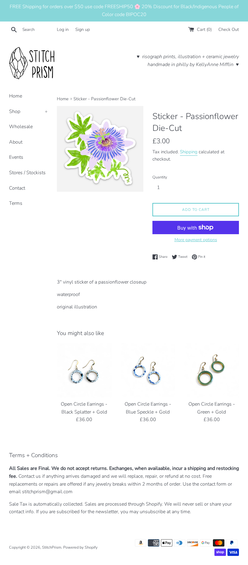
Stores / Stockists (27, 172)
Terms (15, 203)
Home (15, 96)
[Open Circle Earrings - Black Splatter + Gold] (84, 370)
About (15, 142)
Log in (63, 29)
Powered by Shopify (80, 547)
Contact (17, 188)
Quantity (159, 177)
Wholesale (21, 126)
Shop (28, 111)
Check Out (228, 29)
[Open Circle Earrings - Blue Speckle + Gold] (148, 370)
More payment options (196, 240)
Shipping (188, 152)
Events (16, 157)
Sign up (82, 29)
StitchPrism (51, 547)
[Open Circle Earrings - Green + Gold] (211, 370)
